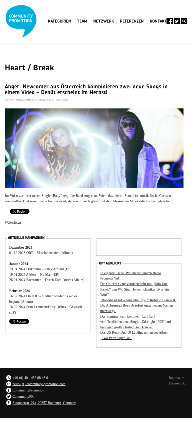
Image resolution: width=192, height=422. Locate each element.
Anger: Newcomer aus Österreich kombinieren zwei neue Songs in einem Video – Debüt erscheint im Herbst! (86, 89)
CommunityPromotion (28, 390)
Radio (41, 100)
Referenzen (132, 21)
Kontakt (158, 21)
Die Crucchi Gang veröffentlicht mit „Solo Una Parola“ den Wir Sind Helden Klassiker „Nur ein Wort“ (134, 289)
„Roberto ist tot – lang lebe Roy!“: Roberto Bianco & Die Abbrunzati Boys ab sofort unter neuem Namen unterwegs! (138, 305)
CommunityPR (23, 396)
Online (18, 100)
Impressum (176, 378)
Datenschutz (177, 383)
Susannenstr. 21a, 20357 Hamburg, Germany (44, 403)
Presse (30, 100)
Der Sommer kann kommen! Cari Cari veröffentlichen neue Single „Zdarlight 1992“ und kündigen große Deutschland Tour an (135, 321)
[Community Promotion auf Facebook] (169, 21)
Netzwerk (103, 21)
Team (82, 21)
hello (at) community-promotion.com (39, 384)
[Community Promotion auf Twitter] (177, 21)
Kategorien (59, 20)
